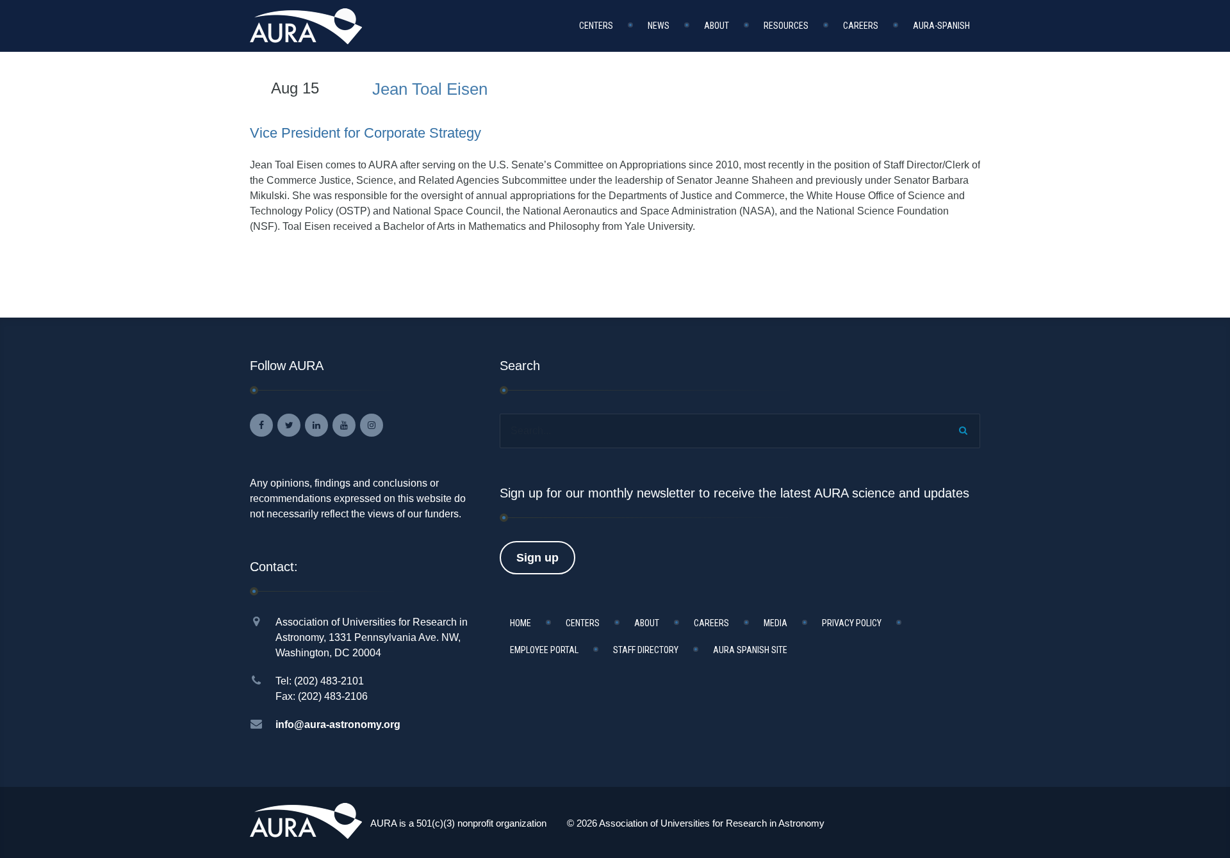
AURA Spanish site (750, 650)
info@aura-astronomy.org (337, 724)
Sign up (537, 557)
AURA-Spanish (941, 25)
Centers (596, 25)
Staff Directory (645, 650)
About (716, 25)
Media (775, 623)
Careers (860, 25)
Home (520, 623)
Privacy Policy (852, 623)
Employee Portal (544, 650)
